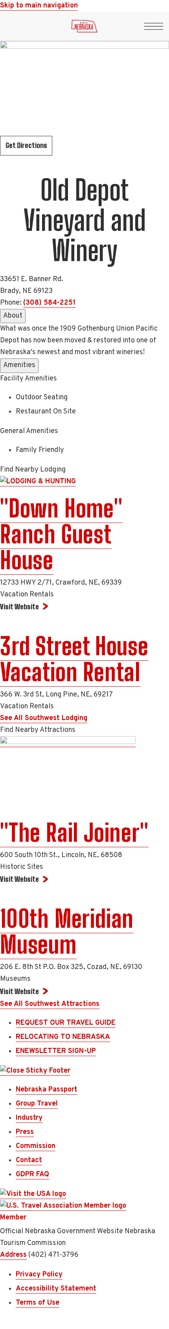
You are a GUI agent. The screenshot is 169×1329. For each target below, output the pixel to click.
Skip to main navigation (39, 5)
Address (13, 1255)
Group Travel (37, 1103)
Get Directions (26, 145)
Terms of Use (37, 1302)
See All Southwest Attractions (49, 1004)
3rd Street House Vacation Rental (74, 659)
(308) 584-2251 (49, 302)
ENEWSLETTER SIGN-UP (56, 1051)
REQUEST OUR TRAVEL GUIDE (66, 1022)
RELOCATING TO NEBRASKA (63, 1037)
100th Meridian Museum (67, 932)
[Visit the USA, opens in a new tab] (33, 1194)
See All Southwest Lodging (43, 718)
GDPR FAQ (32, 1174)
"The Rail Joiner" (74, 833)
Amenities (19, 365)
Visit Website (19, 606)
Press (25, 1132)
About (12, 315)
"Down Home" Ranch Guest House (61, 534)
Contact (29, 1160)
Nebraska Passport (46, 1089)
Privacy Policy (39, 1274)
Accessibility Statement (56, 1288)
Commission (35, 1146)
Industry (29, 1117)
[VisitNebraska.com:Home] (84, 28)
